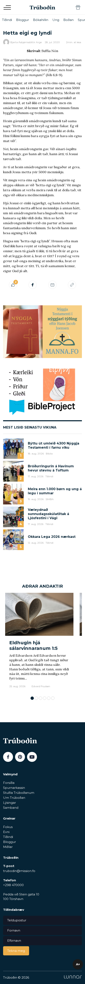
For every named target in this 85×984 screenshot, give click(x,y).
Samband (10, 808)
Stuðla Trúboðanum (18, 793)
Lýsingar (9, 803)
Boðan (68, 20)
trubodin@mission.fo (19, 871)
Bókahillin (40, 20)
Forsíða (8, 783)
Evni (6, 832)
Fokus (8, 827)
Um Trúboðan (14, 798)
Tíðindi (7, 20)
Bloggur (22, 20)
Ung (55, 20)
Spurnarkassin (14, 788)
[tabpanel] (39, 642)
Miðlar (8, 847)
